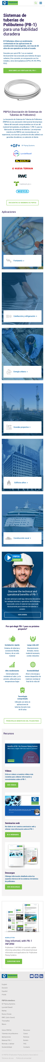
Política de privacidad (23, 1058)
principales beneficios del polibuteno (22, 721)
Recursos (26, 1030)
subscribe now (13, 961)
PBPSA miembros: (8, 1000)
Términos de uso (8, 1058)
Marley (4, 1011)
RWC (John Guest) (8, 1017)
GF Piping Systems (8, 1004)
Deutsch (5, 988)
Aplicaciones (6, 1037)
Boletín (25, 1040)
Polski (4, 995)
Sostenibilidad (7, 1047)
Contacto (26, 1047)
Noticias (26, 1037)
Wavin (4, 1024)
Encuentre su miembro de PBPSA (22, 203)
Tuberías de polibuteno (10, 1033)
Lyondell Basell (7, 1007)
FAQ (24, 1044)
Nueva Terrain (7, 1014)
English (4, 984)
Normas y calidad (8, 1044)
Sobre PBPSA (6, 1030)
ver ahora (22, 615)
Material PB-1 (6, 1040)
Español (4, 991)
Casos (25, 1033)
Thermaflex (6, 1021)
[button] (41, 3)
